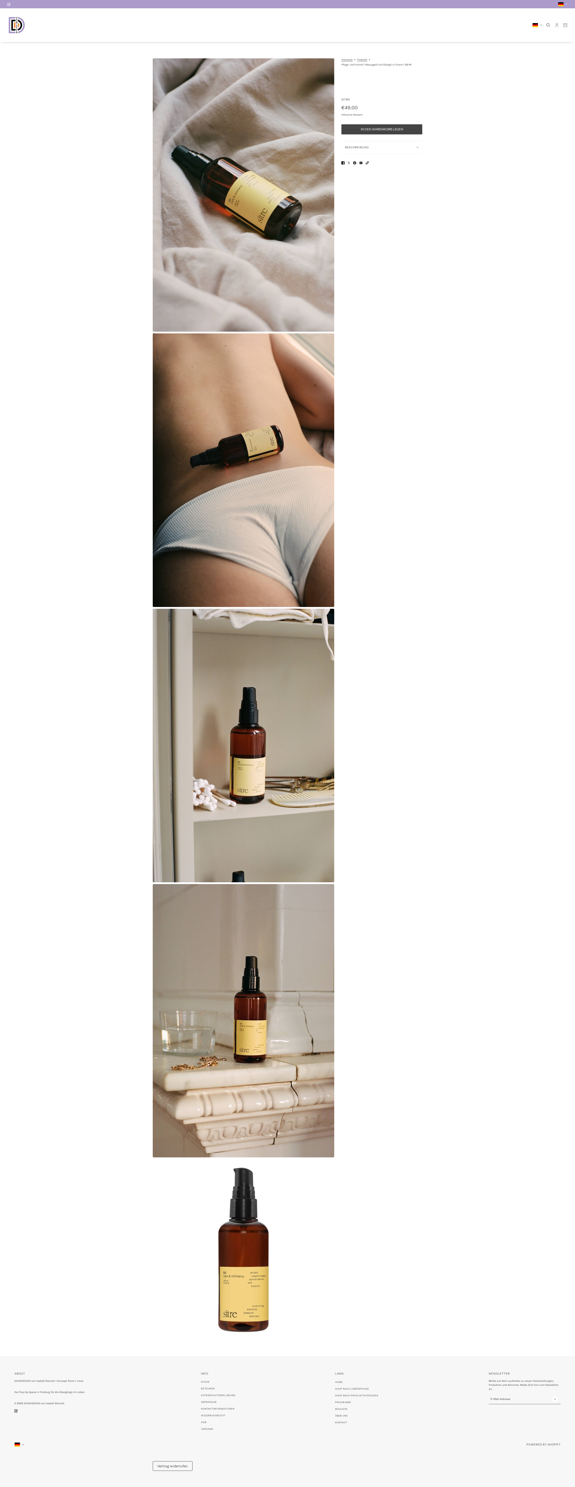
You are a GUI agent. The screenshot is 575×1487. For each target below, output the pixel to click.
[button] (367, 162)
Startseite (347, 59)
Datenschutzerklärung (218, 1395)
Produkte (362, 59)
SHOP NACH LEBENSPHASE (352, 1388)
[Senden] (555, 1399)
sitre (345, 99)
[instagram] (8, 4)
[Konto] (556, 25)
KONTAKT (341, 1422)
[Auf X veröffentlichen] (349, 162)
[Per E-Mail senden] (361, 162)
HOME (339, 1382)
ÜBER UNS (341, 1415)
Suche (205, 1381)
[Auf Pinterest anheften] (354, 162)
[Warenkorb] (565, 25)
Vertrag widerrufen (172, 1466)
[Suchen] (548, 25)
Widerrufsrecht (213, 1415)
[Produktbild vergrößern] (243, 195)
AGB (203, 1422)
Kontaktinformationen (217, 1408)
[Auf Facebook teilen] (343, 162)
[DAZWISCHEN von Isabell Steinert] (16, 25)
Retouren (208, 1388)
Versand (207, 1429)
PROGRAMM (343, 1402)
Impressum (209, 1402)
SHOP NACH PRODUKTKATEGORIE (356, 1395)
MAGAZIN (341, 1409)
